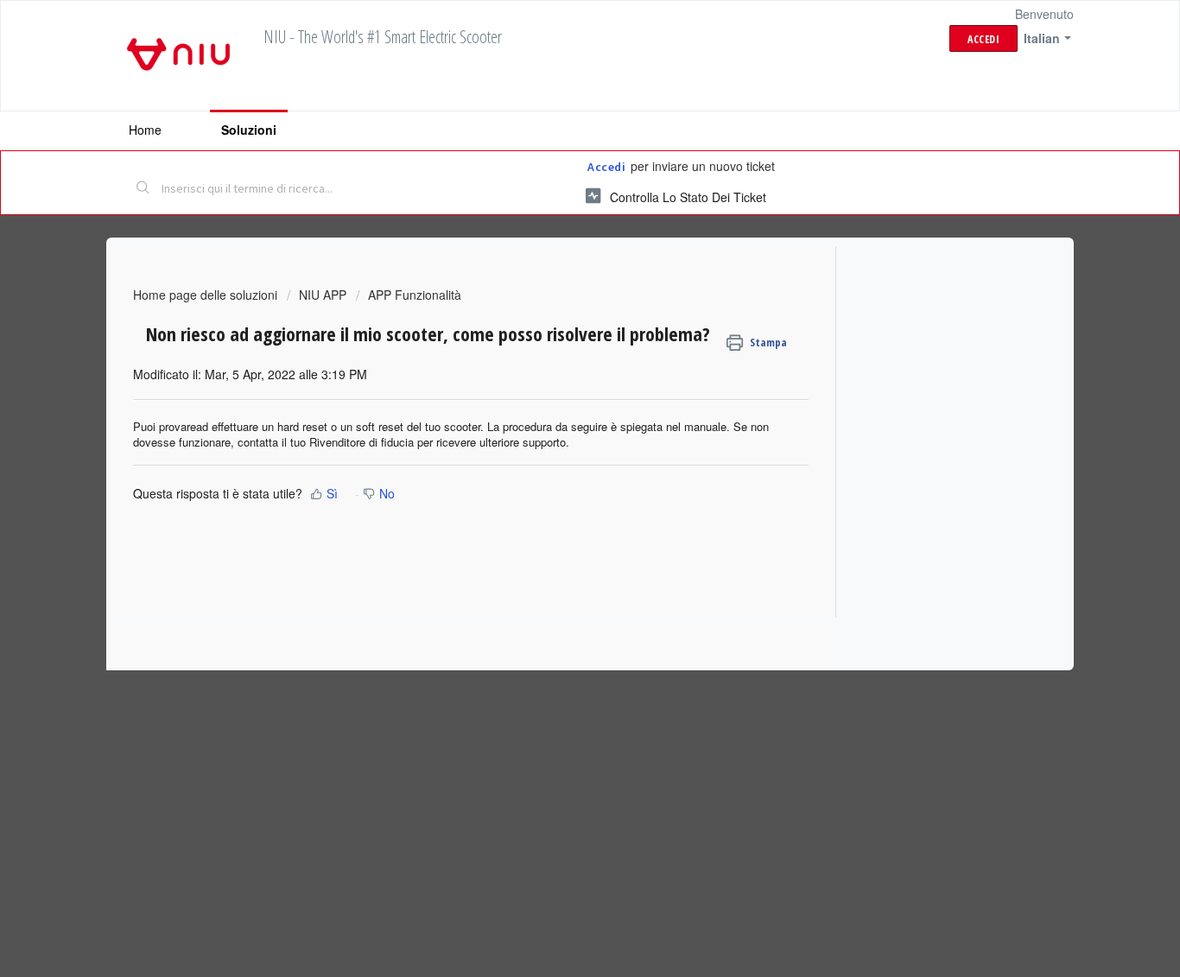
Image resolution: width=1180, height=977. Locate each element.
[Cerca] (143, 189)
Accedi (606, 166)
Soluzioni (248, 129)
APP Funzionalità (414, 294)
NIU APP (322, 294)
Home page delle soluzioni (207, 294)
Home (145, 129)
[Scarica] (558, 262)
